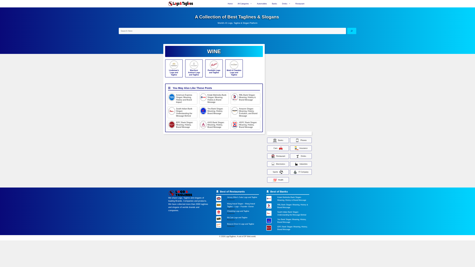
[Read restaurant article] (237, 199)
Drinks (284, 4)
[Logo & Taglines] (180, 3)
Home (230, 4)
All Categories (243, 4)
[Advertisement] (285, 93)
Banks (274, 4)
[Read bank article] (287, 199)
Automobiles (262, 4)
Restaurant (299, 4)
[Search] (351, 31)
